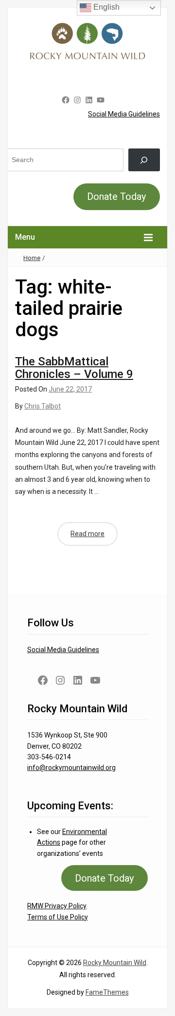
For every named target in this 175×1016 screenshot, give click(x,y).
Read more (87, 534)
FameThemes (107, 992)
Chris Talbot (42, 406)
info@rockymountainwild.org (71, 767)
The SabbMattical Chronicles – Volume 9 (74, 368)
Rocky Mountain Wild (114, 963)
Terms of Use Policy (57, 917)
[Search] (144, 159)
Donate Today (116, 196)
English (105, 7)
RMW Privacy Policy (57, 906)
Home (31, 258)
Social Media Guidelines (124, 114)
